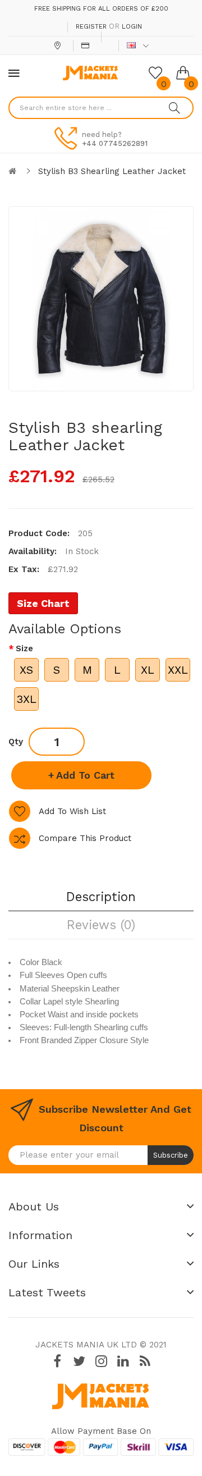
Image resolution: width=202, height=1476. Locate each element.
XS (26, 670)
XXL (178, 670)
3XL (26, 699)
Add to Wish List (72, 811)
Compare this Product (85, 838)
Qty (15, 742)
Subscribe (170, 1155)
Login (132, 26)
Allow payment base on (101, 1431)
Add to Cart (85, 775)
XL (147, 670)
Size (24, 648)
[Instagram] (101, 1361)
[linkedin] (123, 1361)
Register (91, 26)
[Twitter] (79, 1361)
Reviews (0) (101, 924)
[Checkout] (86, 45)
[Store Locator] (58, 45)
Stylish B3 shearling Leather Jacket (112, 171)
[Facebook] (57, 1361)
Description (101, 896)
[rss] (145, 1361)
